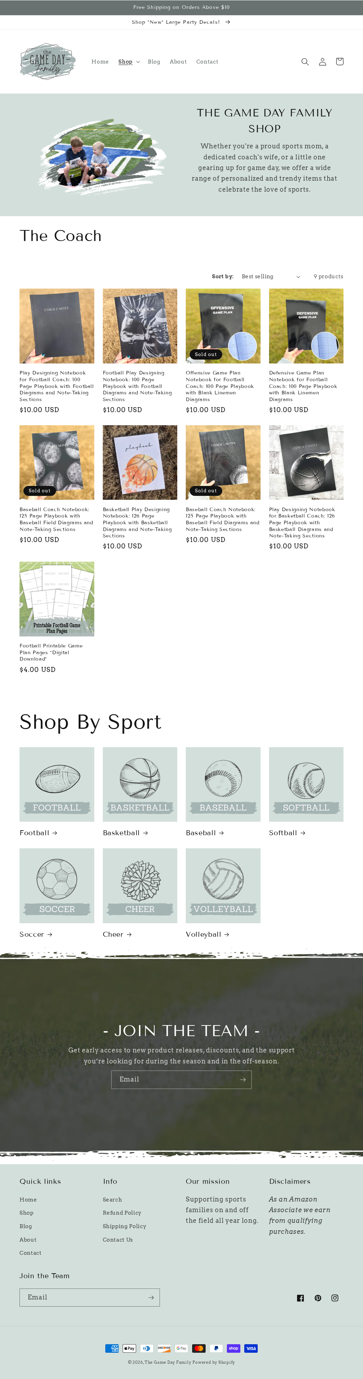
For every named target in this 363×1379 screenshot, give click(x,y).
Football (34, 832)
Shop (26, 1212)
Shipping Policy (125, 1226)
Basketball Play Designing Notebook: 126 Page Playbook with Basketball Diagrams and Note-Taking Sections (137, 523)
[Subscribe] (242, 1080)
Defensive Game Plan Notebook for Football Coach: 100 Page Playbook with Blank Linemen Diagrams (303, 386)
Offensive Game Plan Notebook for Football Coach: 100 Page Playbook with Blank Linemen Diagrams (220, 386)
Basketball (121, 832)
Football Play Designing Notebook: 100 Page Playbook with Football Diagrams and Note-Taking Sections (137, 386)
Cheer (113, 934)
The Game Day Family (168, 1362)
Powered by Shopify (213, 1362)
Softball (283, 832)
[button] (128, 62)
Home (28, 1199)
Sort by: (223, 276)
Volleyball (204, 934)
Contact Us (118, 1239)
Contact (30, 1252)
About (28, 1239)
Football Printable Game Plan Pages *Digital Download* (51, 652)
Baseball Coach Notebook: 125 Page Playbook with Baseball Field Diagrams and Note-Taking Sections (56, 519)
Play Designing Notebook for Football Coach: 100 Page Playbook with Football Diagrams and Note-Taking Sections (56, 386)
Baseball (201, 832)
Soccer (31, 934)
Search (112, 1199)
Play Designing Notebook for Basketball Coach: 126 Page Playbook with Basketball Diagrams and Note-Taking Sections (302, 523)
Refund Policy (122, 1212)
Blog (25, 1226)
